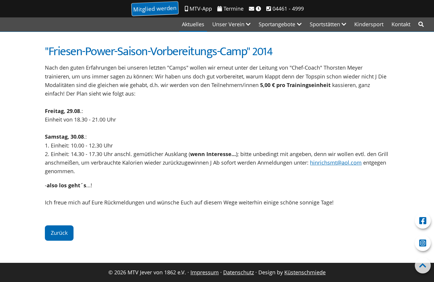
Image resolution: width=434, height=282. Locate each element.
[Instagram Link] (423, 243)
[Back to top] (423, 265)
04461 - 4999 (287, 8)
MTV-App (200, 8)
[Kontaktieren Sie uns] (255, 8)
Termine (233, 8)
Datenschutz (238, 272)
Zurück (59, 232)
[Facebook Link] (423, 220)
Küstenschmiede (305, 272)
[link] (421, 24)
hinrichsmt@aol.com (336, 162)
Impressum (204, 272)
